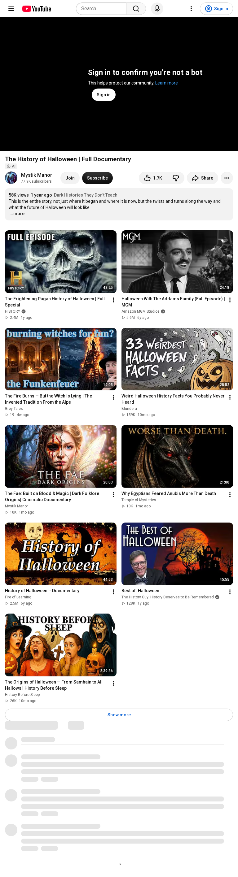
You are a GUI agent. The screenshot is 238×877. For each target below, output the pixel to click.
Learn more (166, 82)
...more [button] (17, 213)
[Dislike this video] (175, 178)
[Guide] (11, 8)
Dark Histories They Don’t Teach (85, 195)
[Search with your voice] (157, 8)
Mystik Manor (36, 175)
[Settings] (191, 8)
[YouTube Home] (36, 8)
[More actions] (227, 178)
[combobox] (103, 8)
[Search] (136, 8)
